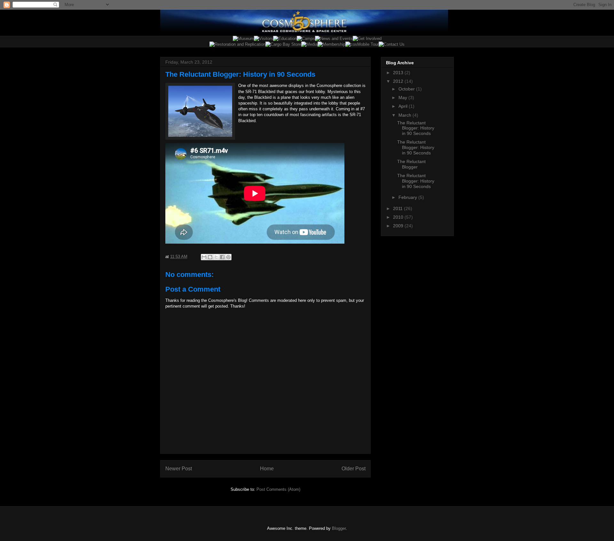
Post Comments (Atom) (278, 489)
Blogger (339, 528)
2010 (399, 217)
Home (267, 468)
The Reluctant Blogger (411, 164)
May (403, 97)
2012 (399, 81)
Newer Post (178, 468)
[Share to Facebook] (222, 257)
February (408, 197)
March (405, 115)
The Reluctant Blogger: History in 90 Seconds (415, 128)
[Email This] (204, 257)
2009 (399, 225)
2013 (399, 72)
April (403, 106)
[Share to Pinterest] (228, 257)
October (407, 88)
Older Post (354, 468)
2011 (398, 208)
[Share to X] (216, 257)
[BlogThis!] (210, 257)
